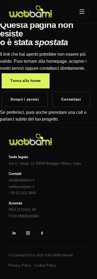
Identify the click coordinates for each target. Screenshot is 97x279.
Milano (66, 163)
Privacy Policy (20, 265)
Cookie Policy (45, 265)
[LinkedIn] (14, 233)
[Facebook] (42, 233)
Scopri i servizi (25, 99)
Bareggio (53, 163)
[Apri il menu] (81, 11)
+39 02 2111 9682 (22, 193)
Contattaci (71, 99)
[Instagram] (28, 233)
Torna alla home (25, 80)
